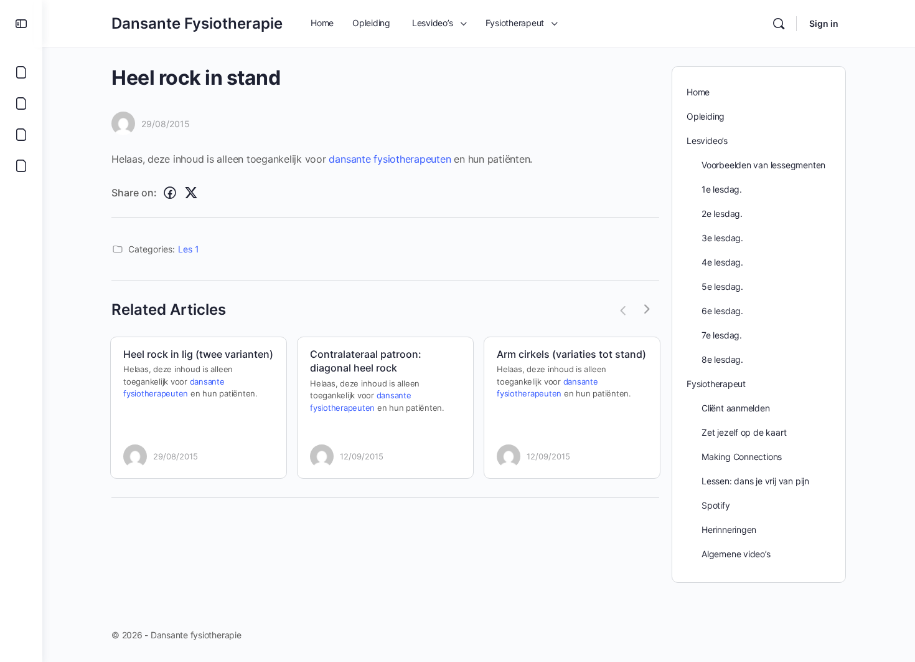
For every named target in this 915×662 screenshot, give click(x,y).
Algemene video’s (736, 554)
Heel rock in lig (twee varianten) (198, 354)
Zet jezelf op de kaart (744, 432)
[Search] (778, 23)
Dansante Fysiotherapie (197, 23)
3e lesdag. (722, 238)
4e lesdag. (722, 262)
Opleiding (706, 116)
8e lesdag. (722, 359)
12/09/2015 (361, 456)
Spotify (716, 505)
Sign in (823, 23)
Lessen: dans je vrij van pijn (755, 481)
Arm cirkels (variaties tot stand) (571, 354)
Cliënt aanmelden (736, 408)
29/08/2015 (165, 123)
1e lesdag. (722, 189)
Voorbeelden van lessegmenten (763, 165)
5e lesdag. (722, 286)
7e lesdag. (722, 335)
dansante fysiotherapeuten (390, 159)
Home (698, 92)
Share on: (134, 192)
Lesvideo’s (707, 140)
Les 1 (188, 249)
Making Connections (742, 456)
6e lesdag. (722, 310)
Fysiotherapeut (716, 383)
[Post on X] (191, 193)
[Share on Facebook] (170, 193)
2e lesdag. (722, 213)
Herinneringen (729, 529)
